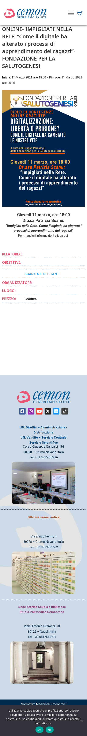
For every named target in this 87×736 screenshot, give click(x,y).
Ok (39, 729)
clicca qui (62, 236)
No (50, 729)
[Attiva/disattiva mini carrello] (80, 13)
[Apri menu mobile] (71, 13)
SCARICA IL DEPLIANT (41, 274)
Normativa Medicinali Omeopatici (43, 704)
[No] (82, 720)
